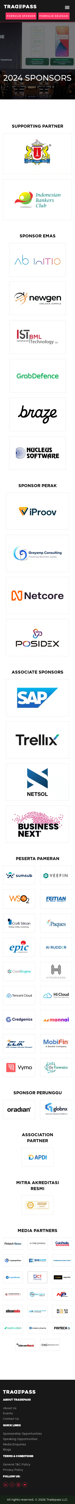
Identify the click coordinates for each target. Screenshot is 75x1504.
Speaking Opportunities (20, 1439)
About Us (9, 1408)
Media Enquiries (14, 1444)
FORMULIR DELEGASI (54, 16)
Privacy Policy (13, 1470)
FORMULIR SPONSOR (21, 16)
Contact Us (11, 1419)
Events (8, 1413)
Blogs (7, 1450)
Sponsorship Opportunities (22, 1434)
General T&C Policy (16, 1464)
